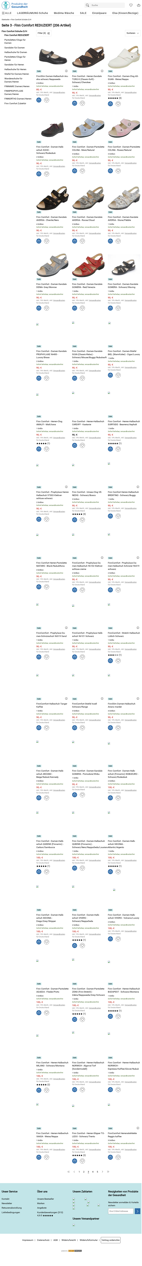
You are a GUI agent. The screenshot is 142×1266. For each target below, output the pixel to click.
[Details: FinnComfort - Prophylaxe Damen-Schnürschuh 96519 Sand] (39, 628)
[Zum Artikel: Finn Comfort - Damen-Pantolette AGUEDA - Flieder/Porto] (52, 970)
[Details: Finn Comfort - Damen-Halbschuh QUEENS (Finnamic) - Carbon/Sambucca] (39, 836)
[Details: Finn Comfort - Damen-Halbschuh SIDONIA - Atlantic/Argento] (111, 836)
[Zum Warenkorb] (138, 5)
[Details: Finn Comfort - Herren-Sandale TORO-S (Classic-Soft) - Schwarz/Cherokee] (75, 71)
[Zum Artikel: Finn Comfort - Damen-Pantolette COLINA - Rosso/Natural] (124, 128)
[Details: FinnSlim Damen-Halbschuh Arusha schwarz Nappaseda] (39, 71)
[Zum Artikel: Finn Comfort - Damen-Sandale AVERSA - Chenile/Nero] (52, 198)
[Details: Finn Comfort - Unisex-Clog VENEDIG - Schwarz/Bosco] (75, 487)
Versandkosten (59, 92)
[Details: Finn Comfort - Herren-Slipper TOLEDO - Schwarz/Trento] (75, 1128)
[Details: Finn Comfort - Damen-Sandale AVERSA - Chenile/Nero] (39, 212)
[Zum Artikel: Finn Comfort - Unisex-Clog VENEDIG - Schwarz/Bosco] (88, 473)
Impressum (27, 1240)
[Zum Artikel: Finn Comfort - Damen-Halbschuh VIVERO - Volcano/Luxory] (124, 896)
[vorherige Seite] (74, 1171)
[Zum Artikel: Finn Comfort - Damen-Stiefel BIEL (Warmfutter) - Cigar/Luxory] (124, 332)
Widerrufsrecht (69, 1240)
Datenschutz (43, 1240)
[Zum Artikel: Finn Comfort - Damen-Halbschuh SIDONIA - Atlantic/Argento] (124, 822)
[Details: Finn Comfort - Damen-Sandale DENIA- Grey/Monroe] (39, 279)
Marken (41, 1203)
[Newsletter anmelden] (137, 1211)
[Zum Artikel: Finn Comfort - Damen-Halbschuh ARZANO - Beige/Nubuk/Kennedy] (52, 752)
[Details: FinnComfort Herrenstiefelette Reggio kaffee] (111, 1128)
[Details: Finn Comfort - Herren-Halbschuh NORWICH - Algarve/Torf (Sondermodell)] (75, 1058)
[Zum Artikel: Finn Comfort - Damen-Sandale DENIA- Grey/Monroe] (52, 265)
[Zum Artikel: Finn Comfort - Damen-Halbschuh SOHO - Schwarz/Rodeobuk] (52, 128)
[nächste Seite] (102, 1171)
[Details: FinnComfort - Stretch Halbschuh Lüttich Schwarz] (111, 628)
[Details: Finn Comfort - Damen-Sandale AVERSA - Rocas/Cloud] (75, 212)
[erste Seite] (69, 1171)
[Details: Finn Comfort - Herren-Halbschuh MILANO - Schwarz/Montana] (39, 1058)
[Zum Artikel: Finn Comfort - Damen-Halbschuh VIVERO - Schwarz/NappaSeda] (88, 896)
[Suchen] (88, 5)
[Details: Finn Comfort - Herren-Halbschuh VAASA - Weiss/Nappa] (39, 1128)
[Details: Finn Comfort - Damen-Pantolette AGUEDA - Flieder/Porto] (39, 984)
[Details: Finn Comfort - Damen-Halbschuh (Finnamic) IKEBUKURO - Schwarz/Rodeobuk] (111, 766)
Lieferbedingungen (11, 1212)
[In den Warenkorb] (38, 100)
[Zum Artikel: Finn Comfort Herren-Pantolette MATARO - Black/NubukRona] (52, 544)
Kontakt (5, 1199)
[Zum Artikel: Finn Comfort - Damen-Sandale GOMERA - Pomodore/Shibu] (88, 752)
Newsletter (7, 1203)
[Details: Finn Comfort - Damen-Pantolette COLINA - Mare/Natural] (75, 142)
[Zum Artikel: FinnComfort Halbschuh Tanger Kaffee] (52, 685)
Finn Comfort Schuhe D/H (21, 19)
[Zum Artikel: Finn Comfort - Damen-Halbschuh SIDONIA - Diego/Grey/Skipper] (52, 896)
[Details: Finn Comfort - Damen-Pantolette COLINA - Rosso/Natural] (111, 142)
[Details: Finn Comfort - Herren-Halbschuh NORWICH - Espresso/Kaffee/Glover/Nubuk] (111, 1058)
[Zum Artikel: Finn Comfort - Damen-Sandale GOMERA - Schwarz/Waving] (124, 265)
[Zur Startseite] (15, 5)
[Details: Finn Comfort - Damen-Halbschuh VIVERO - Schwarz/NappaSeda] (75, 910)
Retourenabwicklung (12, 1207)
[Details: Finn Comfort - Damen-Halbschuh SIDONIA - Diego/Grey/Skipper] (39, 910)
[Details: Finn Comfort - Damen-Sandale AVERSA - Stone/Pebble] (111, 212)
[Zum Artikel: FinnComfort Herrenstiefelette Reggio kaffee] (124, 1114)
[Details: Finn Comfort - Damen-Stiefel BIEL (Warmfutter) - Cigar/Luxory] (111, 346)
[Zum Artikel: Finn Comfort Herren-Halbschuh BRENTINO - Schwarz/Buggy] (124, 473)
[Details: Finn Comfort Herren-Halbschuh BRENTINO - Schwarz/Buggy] (111, 487)
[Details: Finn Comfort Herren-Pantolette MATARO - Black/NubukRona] (39, 558)
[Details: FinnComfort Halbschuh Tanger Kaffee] (39, 699)
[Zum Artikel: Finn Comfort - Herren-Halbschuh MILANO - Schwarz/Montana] (52, 1044)
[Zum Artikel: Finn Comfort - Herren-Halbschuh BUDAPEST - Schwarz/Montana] (124, 970)
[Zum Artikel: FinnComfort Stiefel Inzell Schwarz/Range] (88, 685)
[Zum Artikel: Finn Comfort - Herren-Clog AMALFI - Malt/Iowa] (52, 402)
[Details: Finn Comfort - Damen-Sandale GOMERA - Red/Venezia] (75, 279)
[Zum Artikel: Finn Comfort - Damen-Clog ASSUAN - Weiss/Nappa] (124, 57)
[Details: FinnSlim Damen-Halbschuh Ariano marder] (111, 699)
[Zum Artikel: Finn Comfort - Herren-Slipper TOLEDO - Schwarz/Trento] (88, 1114)
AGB (55, 1240)
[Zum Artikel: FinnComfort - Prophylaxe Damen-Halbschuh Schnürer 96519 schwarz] (124, 544)
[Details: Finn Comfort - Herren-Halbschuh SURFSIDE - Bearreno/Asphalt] (111, 416)
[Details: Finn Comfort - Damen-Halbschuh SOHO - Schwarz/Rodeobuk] (39, 142)
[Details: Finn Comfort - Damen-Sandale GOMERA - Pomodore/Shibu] (75, 766)
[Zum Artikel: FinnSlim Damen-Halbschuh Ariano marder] (124, 685)
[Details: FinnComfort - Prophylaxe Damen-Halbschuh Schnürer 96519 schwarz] (111, 558)
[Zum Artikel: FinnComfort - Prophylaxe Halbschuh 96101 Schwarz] (88, 614)
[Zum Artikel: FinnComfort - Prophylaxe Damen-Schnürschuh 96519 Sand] (52, 614)
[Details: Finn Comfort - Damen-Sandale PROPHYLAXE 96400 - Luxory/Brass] (39, 346)
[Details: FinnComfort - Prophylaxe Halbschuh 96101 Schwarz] (75, 628)
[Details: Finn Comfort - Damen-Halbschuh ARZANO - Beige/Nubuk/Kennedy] (39, 766)
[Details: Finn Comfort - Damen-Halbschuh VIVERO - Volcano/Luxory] (111, 910)
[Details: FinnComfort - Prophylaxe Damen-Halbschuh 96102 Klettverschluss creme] (75, 558)
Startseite (5, 19)
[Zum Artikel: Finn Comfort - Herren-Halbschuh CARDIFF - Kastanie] (88, 402)
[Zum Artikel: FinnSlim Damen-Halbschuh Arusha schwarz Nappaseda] (52, 57)
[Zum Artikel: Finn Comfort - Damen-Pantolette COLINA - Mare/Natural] (88, 128)
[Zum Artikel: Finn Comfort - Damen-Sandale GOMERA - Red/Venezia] (88, 265)
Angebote (41, 1207)
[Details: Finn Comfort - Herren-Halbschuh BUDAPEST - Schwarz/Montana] (111, 984)
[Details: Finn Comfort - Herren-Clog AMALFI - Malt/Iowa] (39, 416)
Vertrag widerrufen (111, 1240)
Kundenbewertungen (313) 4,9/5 (50, 1214)
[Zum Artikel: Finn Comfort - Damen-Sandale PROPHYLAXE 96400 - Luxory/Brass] (52, 332)
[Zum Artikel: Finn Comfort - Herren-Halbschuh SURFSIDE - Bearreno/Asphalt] (124, 402)
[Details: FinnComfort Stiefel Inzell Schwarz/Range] (75, 699)
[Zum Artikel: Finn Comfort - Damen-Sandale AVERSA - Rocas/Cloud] (88, 198)
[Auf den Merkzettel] (46, 100)
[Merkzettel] (131, 5)
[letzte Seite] (107, 1171)
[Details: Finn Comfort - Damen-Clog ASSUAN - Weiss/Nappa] (111, 71)
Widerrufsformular (89, 1240)
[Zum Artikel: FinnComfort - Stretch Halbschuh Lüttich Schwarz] (124, 614)
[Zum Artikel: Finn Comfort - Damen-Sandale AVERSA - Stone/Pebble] (124, 198)
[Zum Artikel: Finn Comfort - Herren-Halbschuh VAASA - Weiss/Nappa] (52, 1114)
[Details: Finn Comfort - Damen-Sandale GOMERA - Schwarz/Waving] (111, 279)
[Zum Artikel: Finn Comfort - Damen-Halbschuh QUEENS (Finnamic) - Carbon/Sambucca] (52, 822)
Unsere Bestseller (45, 1199)
